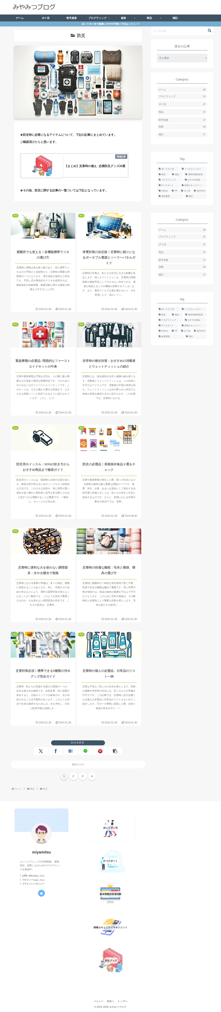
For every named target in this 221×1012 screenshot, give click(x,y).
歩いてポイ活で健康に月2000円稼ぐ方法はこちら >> (110, 23)
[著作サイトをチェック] (41, 893)
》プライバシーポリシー (32, 884)
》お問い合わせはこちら (32, 876)
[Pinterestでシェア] (100, 751)
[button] (115, 751)
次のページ (78, 764)
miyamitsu (41, 852)
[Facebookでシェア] (56, 751)
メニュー (98, 1001)
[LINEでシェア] (85, 751)
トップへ (122, 1001)
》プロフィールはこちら (32, 880)
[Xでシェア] (41, 751)
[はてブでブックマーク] (71, 751)
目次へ (110, 1001)
